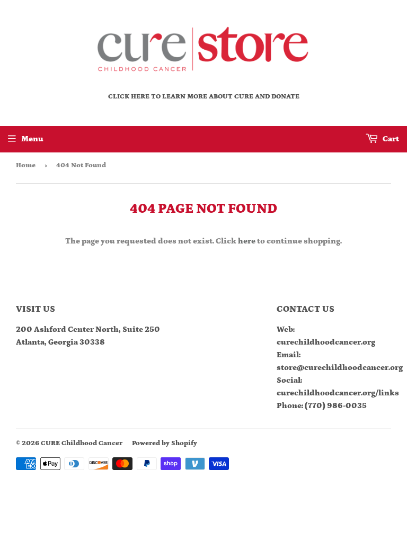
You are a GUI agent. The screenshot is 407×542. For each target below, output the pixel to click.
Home (26, 165)
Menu (32, 138)
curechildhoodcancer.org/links (338, 393)
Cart (390, 138)
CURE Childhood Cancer (81, 443)
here (246, 241)
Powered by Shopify (164, 443)
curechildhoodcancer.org (326, 342)
